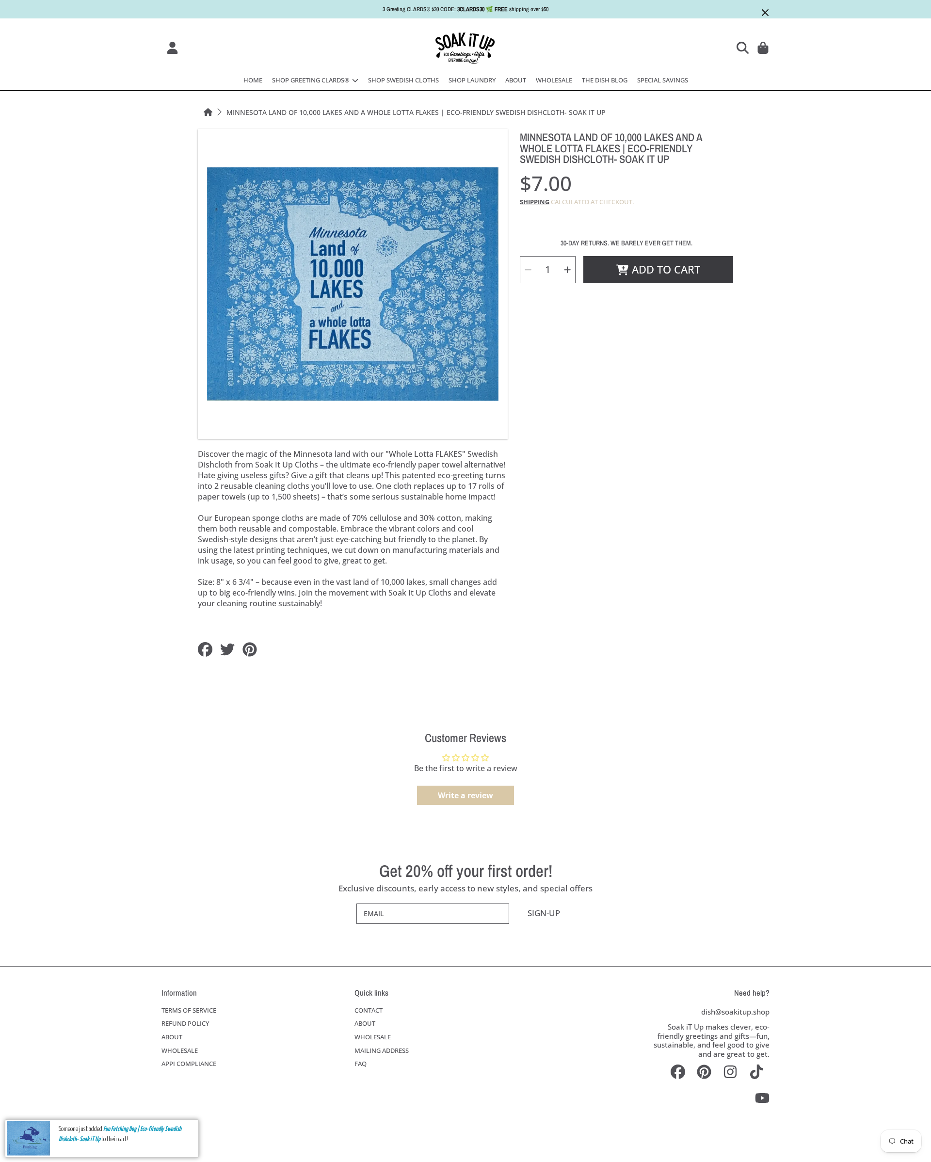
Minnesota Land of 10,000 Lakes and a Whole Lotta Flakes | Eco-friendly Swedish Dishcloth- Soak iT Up (416, 112)
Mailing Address (381, 1050)
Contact (368, 1010)
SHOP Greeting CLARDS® (311, 80)
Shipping (534, 202)
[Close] (765, 12)
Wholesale (179, 1050)
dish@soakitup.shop (735, 1012)
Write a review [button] (465, 795)
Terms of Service (188, 1010)
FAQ (360, 1063)
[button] (744, 47)
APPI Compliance (188, 1063)
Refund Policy (185, 1023)
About (171, 1037)
